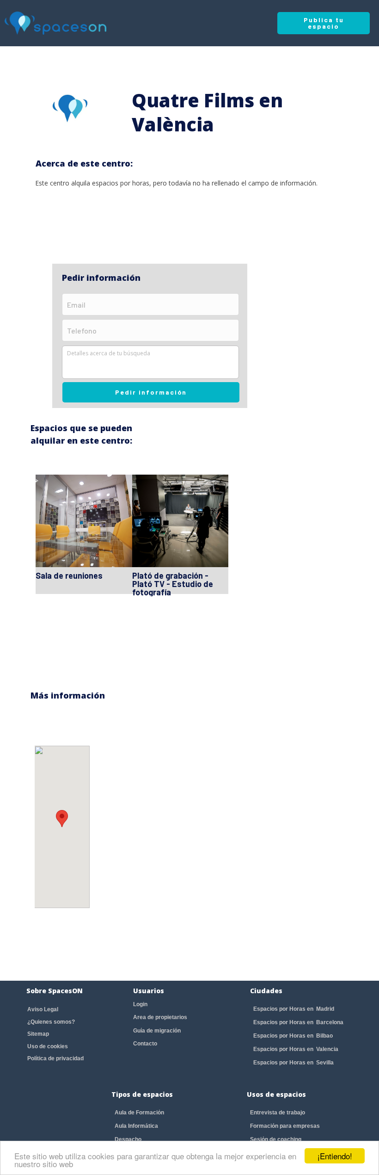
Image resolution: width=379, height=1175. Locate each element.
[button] (62, 818)
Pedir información (151, 392)
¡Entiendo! (335, 1156)
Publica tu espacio (324, 23)
